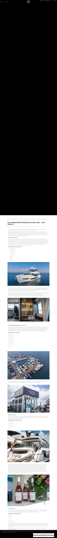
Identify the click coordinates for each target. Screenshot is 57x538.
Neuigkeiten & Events (13, 219)
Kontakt (41, 0)
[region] (28, 534)
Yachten (6, 1)
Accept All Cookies (43, 536)
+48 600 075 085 (46, 0)
